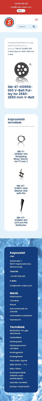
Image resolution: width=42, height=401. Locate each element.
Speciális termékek (18, 382)
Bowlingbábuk (16, 356)
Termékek (14, 300)
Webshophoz (16, 296)
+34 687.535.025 (21, 3)
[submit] (34, 27)
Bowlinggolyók (16, 352)
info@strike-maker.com (21, 7)
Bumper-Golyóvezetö (19, 386)
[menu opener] (36, 19)
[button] (21, 10)
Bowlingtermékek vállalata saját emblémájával (18, 375)
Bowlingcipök (16, 341)
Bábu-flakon (15, 368)
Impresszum (15, 319)
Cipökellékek (16, 337)
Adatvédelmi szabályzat (21, 315)
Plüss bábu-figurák (18, 360)
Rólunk (13, 304)
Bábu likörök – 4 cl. (18, 364)
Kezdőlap (12, 43)
